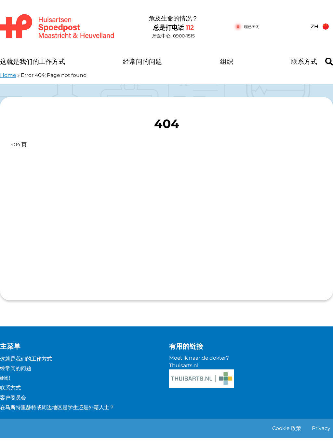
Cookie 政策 (286, 428)
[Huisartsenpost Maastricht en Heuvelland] (57, 26)
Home (8, 75)
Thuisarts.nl (183, 365)
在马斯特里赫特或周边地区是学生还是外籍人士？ (57, 407)
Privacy (321, 428)
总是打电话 (173, 27)
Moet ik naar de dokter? (199, 358)
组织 (226, 61)
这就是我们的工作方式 (32, 61)
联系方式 (304, 61)
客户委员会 (13, 398)
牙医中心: (173, 36)
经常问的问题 (142, 61)
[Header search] (329, 61)
